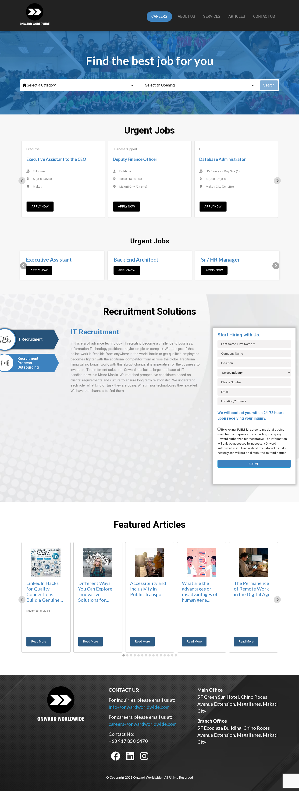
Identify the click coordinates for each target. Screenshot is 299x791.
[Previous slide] (21, 180)
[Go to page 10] (157, 655)
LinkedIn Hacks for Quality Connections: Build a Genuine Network (43, 592)
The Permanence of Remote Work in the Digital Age (252, 588)
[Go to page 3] (131, 655)
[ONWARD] (60, 703)
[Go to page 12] (165, 655)
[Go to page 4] (135, 655)
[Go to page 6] (142, 655)
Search (268, 85)
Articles (236, 16)
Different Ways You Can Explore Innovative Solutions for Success (95, 592)
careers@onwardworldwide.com (143, 724)
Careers (159, 16)
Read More (38, 641)
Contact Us (264, 16)
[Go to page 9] (153, 655)
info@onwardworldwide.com (139, 707)
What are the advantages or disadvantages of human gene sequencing (200, 592)
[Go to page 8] (150, 655)
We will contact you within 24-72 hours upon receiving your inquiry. (251, 416)
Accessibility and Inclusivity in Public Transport (148, 588)
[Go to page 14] (172, 655)
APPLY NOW (40, 206)
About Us (186, 16)
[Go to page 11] (161, 655)
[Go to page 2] (127, 655)
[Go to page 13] (168, 655)
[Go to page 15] (176, 655)
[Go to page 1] (123, 655)
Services (211, 16)
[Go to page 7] (146, 655)
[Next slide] (277, 180)
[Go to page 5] (138, 655)
